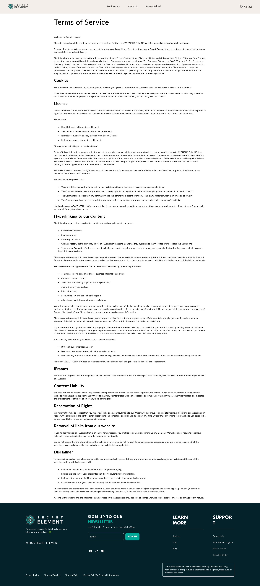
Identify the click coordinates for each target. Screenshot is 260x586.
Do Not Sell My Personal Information (101, 575)
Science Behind (153, 7)
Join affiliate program (223, 542)
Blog (175, 548)
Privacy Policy (32, 575)
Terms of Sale (71, 575)
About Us (132, 7)
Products (111, 7)
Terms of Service (52, 575)
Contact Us (218, 536)
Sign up (132, 537)
